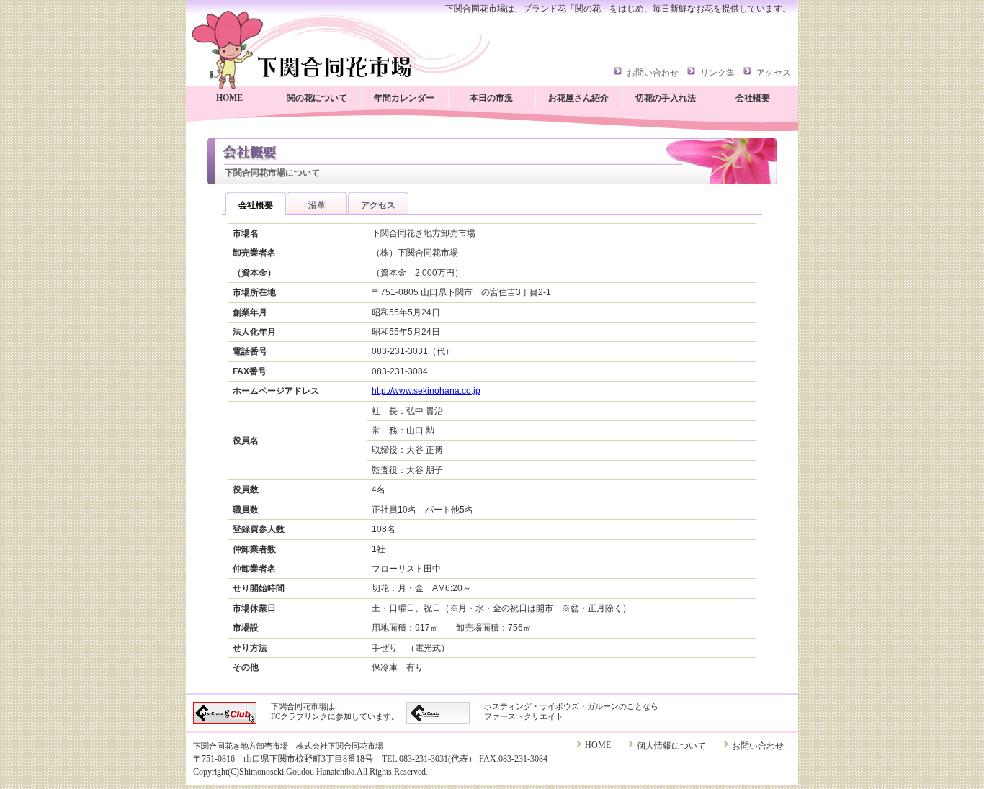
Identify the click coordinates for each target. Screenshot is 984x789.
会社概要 (752, 98)
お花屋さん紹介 (578, 98)
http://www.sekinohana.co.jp (426, 391)
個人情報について (671, 746)
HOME (229, 98)
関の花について (317, 98)
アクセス (773, 73)
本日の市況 (491, 98)
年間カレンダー (404, 98)
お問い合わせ (653, 73)
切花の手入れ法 (665, 98)
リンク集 (717, 73)
